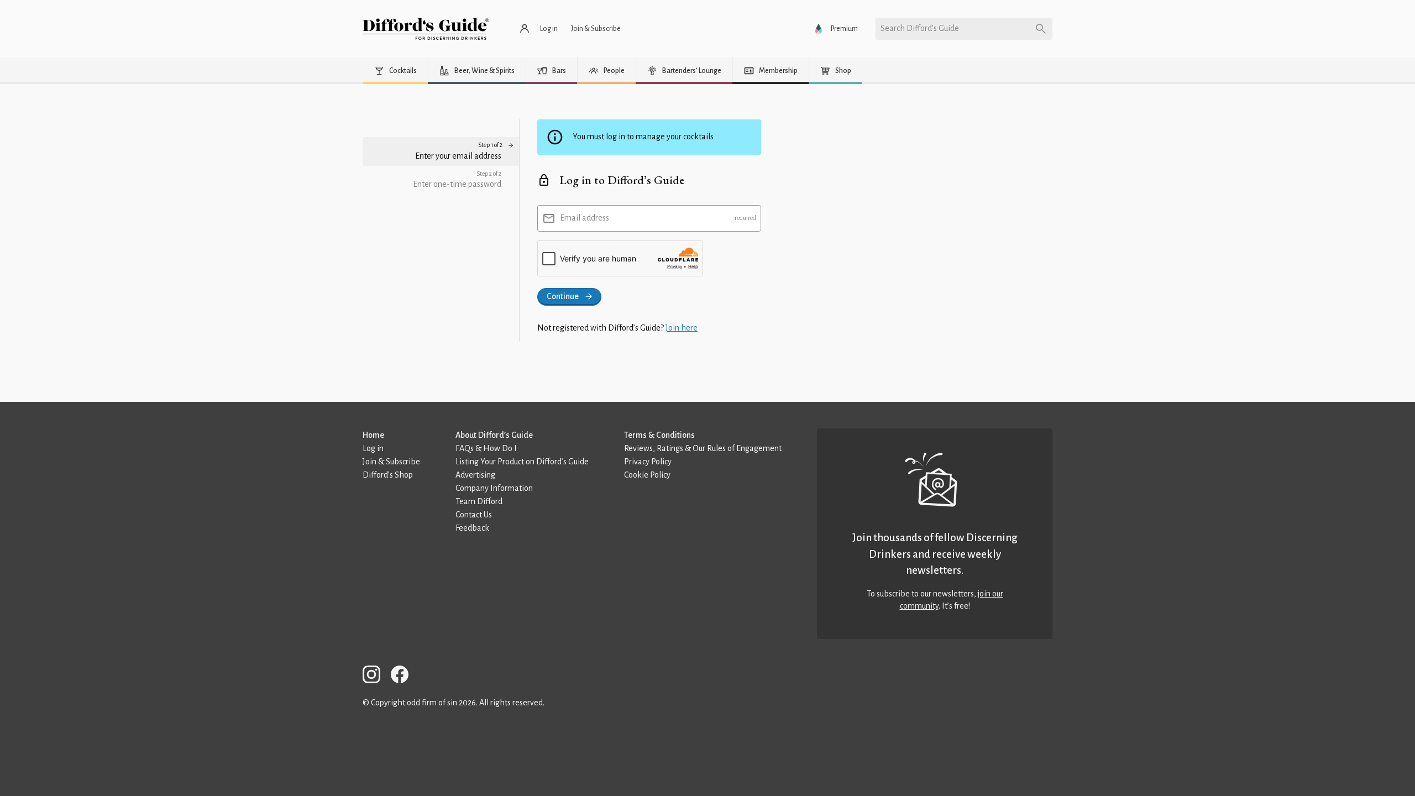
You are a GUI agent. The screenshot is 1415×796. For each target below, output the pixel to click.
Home (373, 435)
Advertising (475, 474)
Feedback (472, 527)
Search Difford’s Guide (920, 28)
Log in (373, 448)
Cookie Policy (647, 474)
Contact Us (473, 514)
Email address (584, 217)
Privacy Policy (648, 461)
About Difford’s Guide (494, 435)
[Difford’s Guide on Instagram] (376, 676)
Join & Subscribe (391, 461)
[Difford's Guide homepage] (426, 29)
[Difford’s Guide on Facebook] (404, 676)
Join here (681, 327)
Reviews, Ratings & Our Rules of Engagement (703, 448)
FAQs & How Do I (486, 448)
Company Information (494, 488)
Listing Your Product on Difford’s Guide (522, 461)
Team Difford (478, 501)
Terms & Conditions (659, 435)
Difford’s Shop (388, 474)
